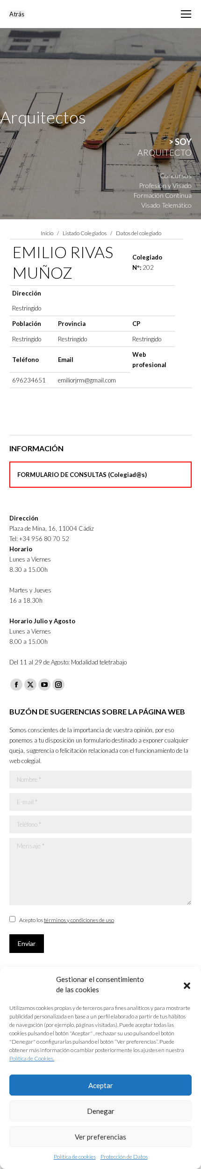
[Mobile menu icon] (186, 14)
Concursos (176, 176)
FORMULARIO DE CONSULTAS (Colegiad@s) (82, 474)
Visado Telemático (166, 205)
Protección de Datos (124, 1156)
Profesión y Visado (165, 185)
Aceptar (100, 1085)
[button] (187, 984)
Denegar (101, 1111)
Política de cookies (75, 1156)
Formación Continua (163, 195)
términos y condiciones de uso (79, 920)
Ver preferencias (100, 1137)
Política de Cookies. (31, 1058)
